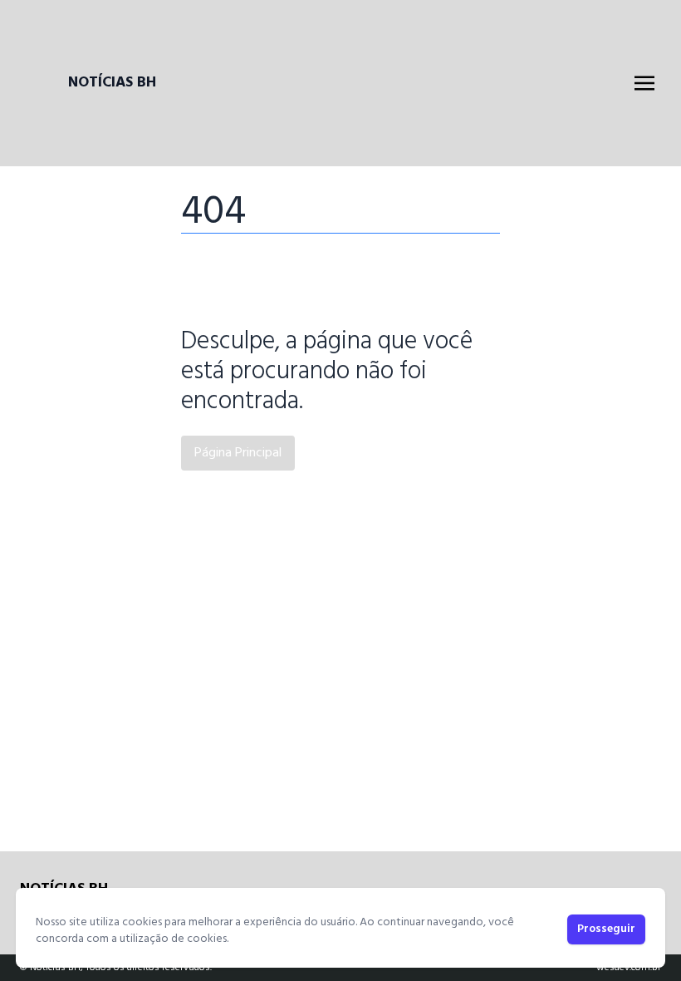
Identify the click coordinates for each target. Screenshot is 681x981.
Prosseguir (606, 929)
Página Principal (238, 453)
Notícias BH (112, 83)
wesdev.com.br (628, 967)
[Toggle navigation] (644, 83)
